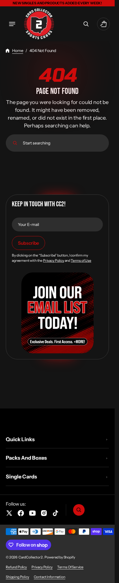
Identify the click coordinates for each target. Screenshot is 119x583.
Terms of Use (81, 261)
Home (17, 50)
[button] (12, 24)
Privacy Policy (53, 261)
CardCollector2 (30, 557)
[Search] (15, 143)
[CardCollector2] (39, 23)
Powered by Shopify (59, 557)
